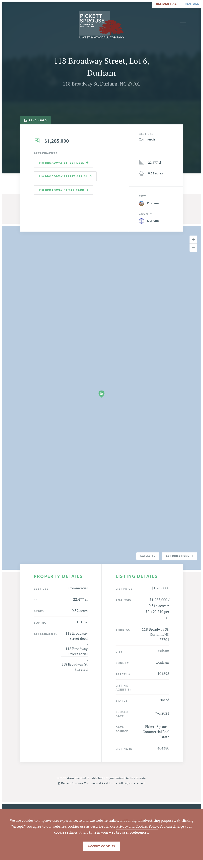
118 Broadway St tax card (74, 667)
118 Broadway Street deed (76, 636)
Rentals (192, 3)
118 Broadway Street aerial (76, 651)
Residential (166, 3)
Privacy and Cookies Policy (137, 826)
